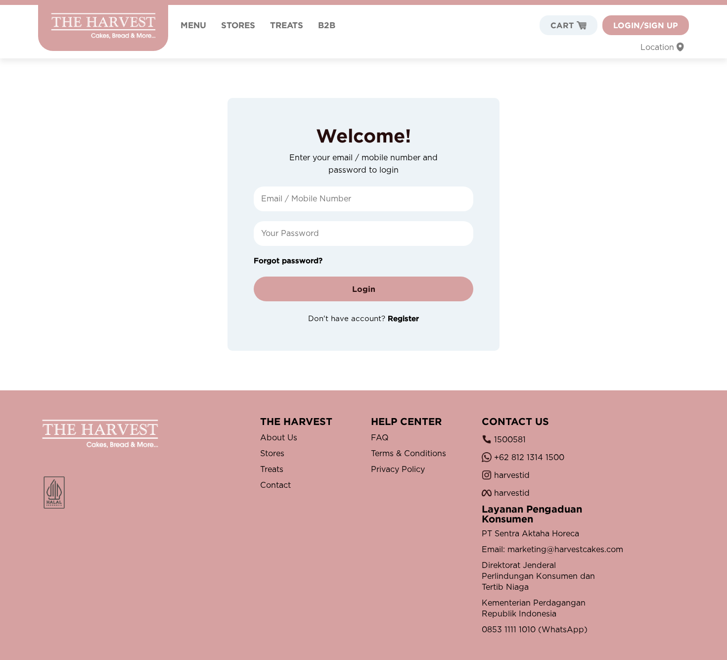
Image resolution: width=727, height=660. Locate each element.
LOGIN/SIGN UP (645, 25)
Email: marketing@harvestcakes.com (541, 550)
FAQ (380, 438)
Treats (271, 469)
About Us (278, 438)
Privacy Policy (398, 469)
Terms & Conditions (408, 454)
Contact (275, 485)
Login (363, 288)
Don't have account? (363, 319)
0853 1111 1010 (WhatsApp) (535, 630)
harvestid (511, 475)
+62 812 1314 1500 (528, 458)
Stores (272, 454)
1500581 (509, 440)
